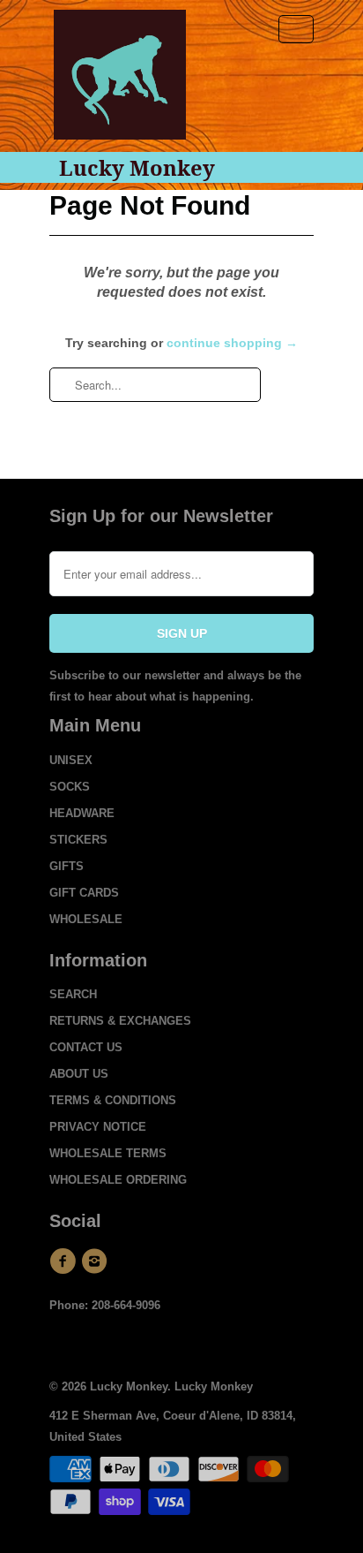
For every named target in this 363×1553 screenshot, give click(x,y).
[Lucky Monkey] (120, 81)
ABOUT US (78, 1073)
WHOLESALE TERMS (108, 1153)
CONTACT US (85, 1047)
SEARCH (73, 994)
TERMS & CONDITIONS (112, 1100)
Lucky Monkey (137, 168)
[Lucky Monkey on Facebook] (65, 1261)
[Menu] (296, 29)
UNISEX (71, 760)
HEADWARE (82, 813)
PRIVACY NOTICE (97, 1126)
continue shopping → (232, 343)
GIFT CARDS (84, 892)
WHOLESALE (85, 919)
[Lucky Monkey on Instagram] (97, 1261)
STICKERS (78, 839)
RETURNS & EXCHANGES (120, 1020)
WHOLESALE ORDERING (118, 1179)
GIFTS (66, 866)
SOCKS (69, 786)
